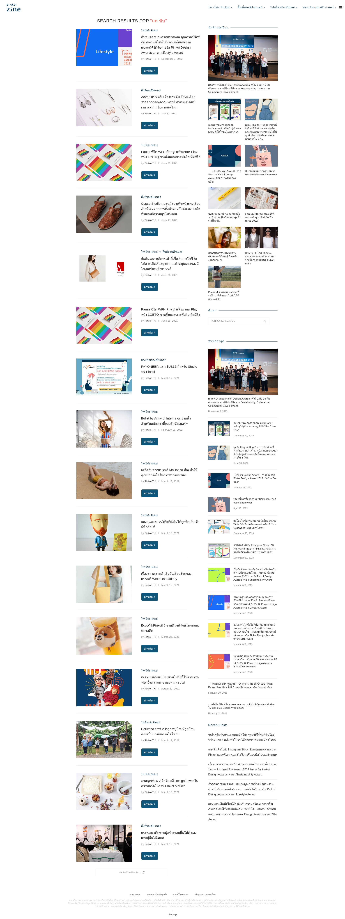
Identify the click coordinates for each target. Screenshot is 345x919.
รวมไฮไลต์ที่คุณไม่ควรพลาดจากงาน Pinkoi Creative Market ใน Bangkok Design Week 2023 (241, 706)
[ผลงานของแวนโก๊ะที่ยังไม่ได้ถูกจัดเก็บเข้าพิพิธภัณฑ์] (104, 532)
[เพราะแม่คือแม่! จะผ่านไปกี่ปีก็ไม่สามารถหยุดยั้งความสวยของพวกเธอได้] (104, 687)
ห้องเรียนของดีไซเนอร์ (318, 7)
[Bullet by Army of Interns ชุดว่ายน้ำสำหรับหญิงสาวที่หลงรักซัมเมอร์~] (104, 429)
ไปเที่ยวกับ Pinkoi (282, 7)
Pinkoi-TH (150, 58)
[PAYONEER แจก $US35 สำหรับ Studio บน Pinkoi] (104, 377)
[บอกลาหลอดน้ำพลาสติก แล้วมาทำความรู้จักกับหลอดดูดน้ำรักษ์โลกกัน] (224, 198)
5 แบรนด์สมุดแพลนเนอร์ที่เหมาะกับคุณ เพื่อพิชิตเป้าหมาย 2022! (259, 217)
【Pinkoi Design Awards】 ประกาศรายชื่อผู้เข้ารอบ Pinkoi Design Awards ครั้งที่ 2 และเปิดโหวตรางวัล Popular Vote (240, 685)
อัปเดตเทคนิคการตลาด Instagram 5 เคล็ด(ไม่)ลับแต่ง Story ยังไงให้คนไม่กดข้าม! (224, 128)
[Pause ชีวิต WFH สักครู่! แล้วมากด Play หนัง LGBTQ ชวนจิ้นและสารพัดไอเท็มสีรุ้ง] (104, 162)
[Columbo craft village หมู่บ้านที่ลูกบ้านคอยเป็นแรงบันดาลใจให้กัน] (104, 739)
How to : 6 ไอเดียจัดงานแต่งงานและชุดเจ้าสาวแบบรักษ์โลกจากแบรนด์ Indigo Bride (260, 258)
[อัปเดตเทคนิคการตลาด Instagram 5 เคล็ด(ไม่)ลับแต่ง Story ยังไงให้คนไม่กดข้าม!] (224, 109)
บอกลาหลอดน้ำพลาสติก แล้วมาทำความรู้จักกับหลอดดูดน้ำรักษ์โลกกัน (224, 217)
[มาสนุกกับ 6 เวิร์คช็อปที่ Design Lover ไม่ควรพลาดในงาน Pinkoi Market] (104, 791)
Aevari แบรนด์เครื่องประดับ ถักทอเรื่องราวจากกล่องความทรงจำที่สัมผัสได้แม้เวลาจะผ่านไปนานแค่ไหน (168, 102)
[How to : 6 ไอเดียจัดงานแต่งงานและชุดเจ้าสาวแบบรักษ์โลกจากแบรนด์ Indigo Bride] (261, 237)
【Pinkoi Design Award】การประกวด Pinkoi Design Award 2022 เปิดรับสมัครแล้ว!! (224, 176)
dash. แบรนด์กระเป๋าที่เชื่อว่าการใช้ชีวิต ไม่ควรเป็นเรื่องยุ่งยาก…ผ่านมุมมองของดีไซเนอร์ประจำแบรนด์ (170, 264)
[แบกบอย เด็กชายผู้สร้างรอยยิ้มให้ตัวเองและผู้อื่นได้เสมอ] (104, 843)
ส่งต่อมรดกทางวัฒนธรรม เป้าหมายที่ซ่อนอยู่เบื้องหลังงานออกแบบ (223, 256)
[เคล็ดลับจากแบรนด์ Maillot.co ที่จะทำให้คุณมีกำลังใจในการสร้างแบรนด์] (104, 480)
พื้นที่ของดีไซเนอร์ (250, 7)
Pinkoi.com (135, 894)
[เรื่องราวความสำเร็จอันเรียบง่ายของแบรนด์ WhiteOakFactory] (104, 584)
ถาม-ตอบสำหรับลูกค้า (156, 894)
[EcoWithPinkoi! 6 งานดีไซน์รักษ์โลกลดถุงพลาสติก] (104, 636)
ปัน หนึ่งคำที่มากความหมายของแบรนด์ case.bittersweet (261, 173)
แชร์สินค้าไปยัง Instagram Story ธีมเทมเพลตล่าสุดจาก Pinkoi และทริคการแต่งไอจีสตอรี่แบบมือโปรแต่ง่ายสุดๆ (254, 548)
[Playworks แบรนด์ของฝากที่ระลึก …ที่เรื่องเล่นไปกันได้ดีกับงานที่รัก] (224, 277)
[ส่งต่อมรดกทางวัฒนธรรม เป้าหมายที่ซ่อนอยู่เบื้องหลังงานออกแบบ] (224, 237)
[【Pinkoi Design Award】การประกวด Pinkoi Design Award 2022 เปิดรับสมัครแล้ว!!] (224, 156)
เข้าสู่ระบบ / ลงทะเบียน (205, 894)
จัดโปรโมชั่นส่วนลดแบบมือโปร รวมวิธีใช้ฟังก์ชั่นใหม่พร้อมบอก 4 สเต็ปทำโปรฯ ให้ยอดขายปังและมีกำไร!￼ (255, 524)
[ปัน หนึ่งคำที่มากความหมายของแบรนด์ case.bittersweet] (261, 156)
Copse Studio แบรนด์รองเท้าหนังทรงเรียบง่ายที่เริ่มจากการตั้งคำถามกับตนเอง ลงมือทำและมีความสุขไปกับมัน (170, 209)
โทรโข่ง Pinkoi (219, 7)
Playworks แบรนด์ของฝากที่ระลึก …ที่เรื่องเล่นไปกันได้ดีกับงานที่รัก (223, 296)
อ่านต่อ (148, 70)
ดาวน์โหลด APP (180, 894)
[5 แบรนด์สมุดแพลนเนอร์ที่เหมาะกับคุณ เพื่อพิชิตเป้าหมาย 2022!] (261, 198)
